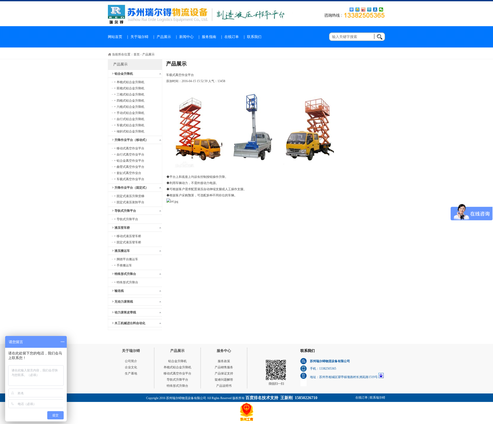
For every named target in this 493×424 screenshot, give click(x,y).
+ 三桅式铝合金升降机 (129, 94)
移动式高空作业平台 (177, 373)
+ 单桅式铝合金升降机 (129, 82)
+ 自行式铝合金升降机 (129, 119)
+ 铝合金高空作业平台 (129, 160)
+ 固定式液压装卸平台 (129, 202)
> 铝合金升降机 (122, 73)
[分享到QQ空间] (357, 9)
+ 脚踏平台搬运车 (126, 259)
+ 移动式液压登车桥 (127, 236)
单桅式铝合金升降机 (177, 367)
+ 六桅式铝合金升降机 (129, 107)
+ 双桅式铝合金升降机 (129, 88)
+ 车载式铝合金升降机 (129, 125)
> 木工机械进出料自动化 (128, 323)
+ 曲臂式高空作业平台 (129, 167)
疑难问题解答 (224, 379)
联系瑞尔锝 (377, 397)
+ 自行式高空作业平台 (129, 154)
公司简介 (131, 361)
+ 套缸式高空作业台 (127, 173)
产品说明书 (224, 386)
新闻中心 (186, 37)
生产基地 (131, 373)
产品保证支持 (224, 373)
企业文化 (131, 367)
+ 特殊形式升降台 (126, 282)
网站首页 (115, 37)
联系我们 (254, 37)
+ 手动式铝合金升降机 (129, 113)
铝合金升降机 (177, 361)
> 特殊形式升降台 (124, 274)
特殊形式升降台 (177, 386)
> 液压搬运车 (121, 251)
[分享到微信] (381, 9)
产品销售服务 (224, 367)
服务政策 (224, 361)
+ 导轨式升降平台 (126, 219)
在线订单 (231, 37)
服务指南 (209, 37)
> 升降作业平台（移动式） (130, 140)
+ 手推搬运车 (123, 265)
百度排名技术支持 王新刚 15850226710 (281, 398)
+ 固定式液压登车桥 (127, 242)
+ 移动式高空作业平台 (129, 148)
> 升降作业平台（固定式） (130, 187)
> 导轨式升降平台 (124, 211)
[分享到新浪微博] (363, 9)
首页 (137, 54)
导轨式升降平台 (177, 379)
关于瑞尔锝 (139, 37)
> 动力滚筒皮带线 (124, 312)
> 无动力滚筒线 (122, 301)
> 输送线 (118, 291)
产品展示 (164, 37)
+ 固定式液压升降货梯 (129, 196)
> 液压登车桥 (121, 227)
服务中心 (224, 351)
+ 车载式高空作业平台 (129, 179)
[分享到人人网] (375, 9)
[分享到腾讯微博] (369, 9)
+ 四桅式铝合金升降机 (129, 100)
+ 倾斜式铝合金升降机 (129, 131)
